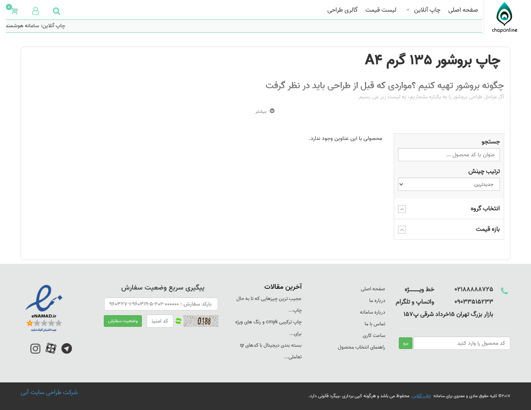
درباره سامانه (372, 312)
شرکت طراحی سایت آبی (49, 392)
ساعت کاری (374, 335)
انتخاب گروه (485, 209)
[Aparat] (51, 352)
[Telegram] (66, 352)
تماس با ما (375, 324)
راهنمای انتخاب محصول (361, 347)
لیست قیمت (381, 9)
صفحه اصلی (463, 9)
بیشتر (260, 111)
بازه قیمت (488, 229)
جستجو (491, 142)
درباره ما (377, 301)
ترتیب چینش (484, 171)
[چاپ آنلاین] (504, 17)
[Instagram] (35, 352)
